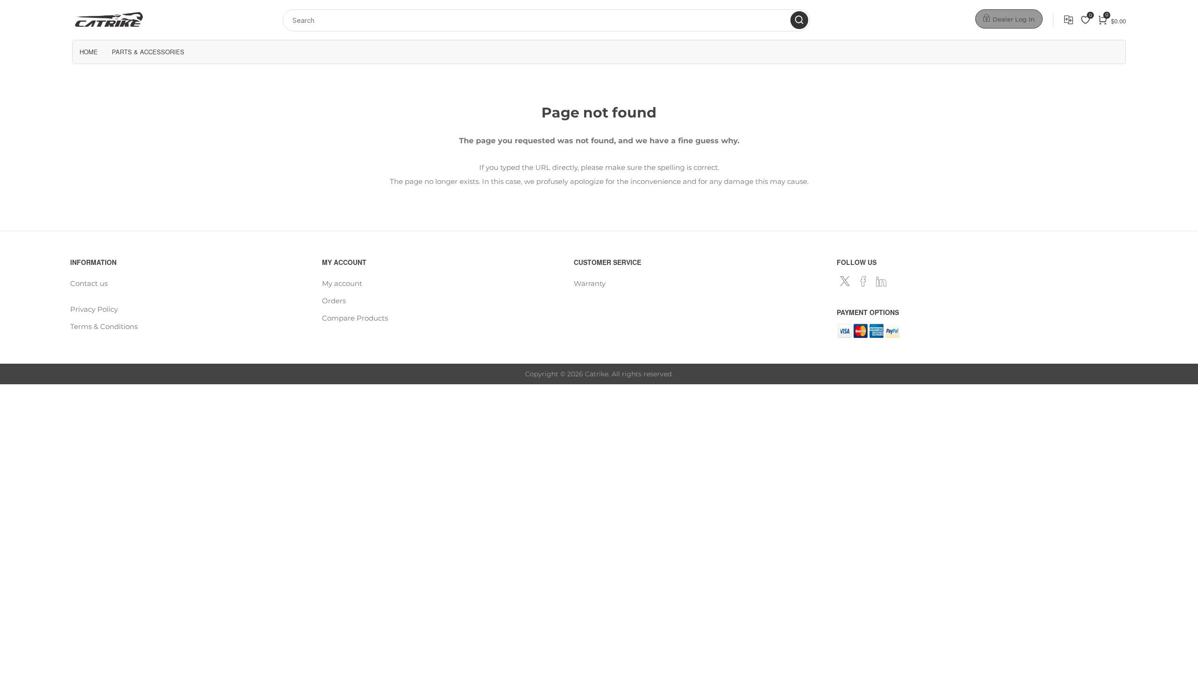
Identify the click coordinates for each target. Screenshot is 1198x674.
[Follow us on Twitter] (845, 281)
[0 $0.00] (1094, 19)
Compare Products (1068, 19)
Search (799, 20)
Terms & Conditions (104, 326)
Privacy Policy (94, 309)
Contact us (89, 283)
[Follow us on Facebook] (863, 281)
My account (342, 283)
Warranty (590, 283)
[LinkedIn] (881, 281)
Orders (334, 300)
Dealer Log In (1014, 19)
